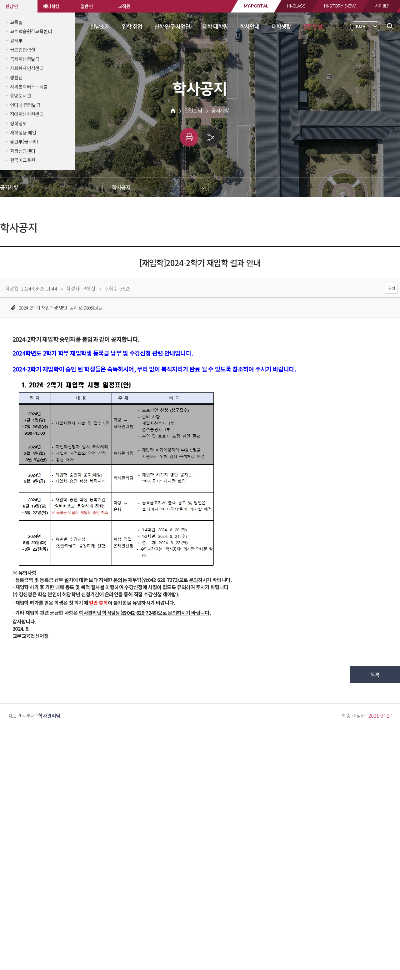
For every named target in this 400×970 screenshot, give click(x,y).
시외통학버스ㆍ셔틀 (29, 86)
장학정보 (18, 123)
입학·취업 (132, 26)
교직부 (16, 40)
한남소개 (100, 26)
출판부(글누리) (24, 141)
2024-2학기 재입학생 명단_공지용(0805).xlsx (60, 307)
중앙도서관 (20, 95)
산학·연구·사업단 (172, 26)
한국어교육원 (22, 160)
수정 (391, 288)
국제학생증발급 (24, 59)
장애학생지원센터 (26, 114)
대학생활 (281, 26)
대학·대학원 (215, 26)
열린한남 (312, 26)
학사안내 (249, 26)
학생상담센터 (22, 151)
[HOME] (173, 110)
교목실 (16, 22)
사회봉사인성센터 (26, 68)
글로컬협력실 (22, 49)
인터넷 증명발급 (25, 105)
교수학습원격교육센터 (31, 31)
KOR (361, 26)
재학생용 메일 (23, 132)
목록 (375, 674)
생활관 (16, 77)
